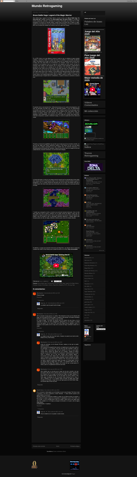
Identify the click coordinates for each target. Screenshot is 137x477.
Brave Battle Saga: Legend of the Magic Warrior (67, 283)
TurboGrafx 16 (88, 294)
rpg (71, 285)
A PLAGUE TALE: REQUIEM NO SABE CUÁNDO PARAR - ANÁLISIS (93, 205)
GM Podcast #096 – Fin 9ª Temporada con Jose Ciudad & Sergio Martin (93, 234)
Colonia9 (88, 225)
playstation (87, 320)
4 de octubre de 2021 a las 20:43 (51, 390)
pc (85, 317)
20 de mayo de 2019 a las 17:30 (54, 369)
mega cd (87, 310)
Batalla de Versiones (90, 262)
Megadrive (61, 285)
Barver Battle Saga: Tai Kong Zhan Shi (47, 283)
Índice (88, 147)
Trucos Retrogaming (91, 154)
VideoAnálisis (88, 296)
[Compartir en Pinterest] (61, 281)
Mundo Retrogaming (47, 6)
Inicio (57, 446)
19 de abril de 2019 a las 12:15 (55, 334)
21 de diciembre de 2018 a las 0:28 (52, 293)
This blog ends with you (92, 219)
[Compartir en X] (58, 281)
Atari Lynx (87, 260)
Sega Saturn (88, 289)
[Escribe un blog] (56, 281)
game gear (87, 304)
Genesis (50, 285)
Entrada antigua (74, 446)
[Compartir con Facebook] (59, 281)
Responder (39, 297)
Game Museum (90, 231)
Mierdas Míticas (88, 273)
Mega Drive (55, 285)
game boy (87, 302)
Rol (69, 285)
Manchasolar (40, 293)
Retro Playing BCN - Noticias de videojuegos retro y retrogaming (94, 179)
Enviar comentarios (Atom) (59, 451)
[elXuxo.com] (91, 125)
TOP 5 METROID (90, 226)
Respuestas (41, 300)
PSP (86, 281)
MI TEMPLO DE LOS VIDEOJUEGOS (91, 211)
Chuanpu (35, 285)
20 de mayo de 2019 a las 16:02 (54, 342)
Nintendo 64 (88, 276)
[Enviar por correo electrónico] (55, 281)
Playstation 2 (88, 283)
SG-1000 (87, 286)
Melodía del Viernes (90, 270)
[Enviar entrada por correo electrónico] (52, 281)
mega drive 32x (88, 312)
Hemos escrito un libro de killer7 (93, 241)
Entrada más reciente (39, 446)
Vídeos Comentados (91, 103)
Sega (73, 285)
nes (85, 315)
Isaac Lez (43, 303)
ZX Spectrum (88, 299)
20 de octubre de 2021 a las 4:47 (55, 411)
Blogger (73, 473)
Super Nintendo (88, 291)
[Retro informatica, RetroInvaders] (75, 470)
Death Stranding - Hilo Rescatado (93, 220)
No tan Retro (88, 278)
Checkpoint (89, 239)
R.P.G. (65, 285)
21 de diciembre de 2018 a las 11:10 (56, 303)
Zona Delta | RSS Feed (92, 187)
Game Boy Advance (89, 265)
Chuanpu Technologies (43, 285)
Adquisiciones (88, 257)
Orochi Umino (40, 390)
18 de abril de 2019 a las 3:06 (50, 313)
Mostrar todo (101, 250)
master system (88, 307)
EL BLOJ (88, 202)
